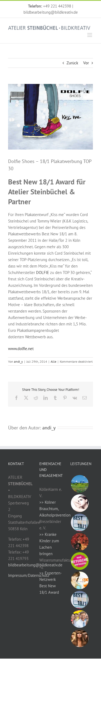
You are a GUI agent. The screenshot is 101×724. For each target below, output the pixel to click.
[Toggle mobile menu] (90, 35)
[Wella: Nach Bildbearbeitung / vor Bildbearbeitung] (79, 638)
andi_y (18, 361)
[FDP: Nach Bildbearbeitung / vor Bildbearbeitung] (79, 619)
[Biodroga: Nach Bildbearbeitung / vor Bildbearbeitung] (79, 503)
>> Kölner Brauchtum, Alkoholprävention (55, 509)
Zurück (72, 62)
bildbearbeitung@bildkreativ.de (50, 12)
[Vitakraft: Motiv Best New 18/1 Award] (79, 522)
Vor (86, 62)
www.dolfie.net (21, 348)
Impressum (17, 575)
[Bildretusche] (79, 561)
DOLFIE (42, 272)
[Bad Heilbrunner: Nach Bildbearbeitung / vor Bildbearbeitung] (79, 483)
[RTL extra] (79, 580)
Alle (53, 361)
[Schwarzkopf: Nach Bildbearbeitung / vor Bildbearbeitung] (79, 541)
